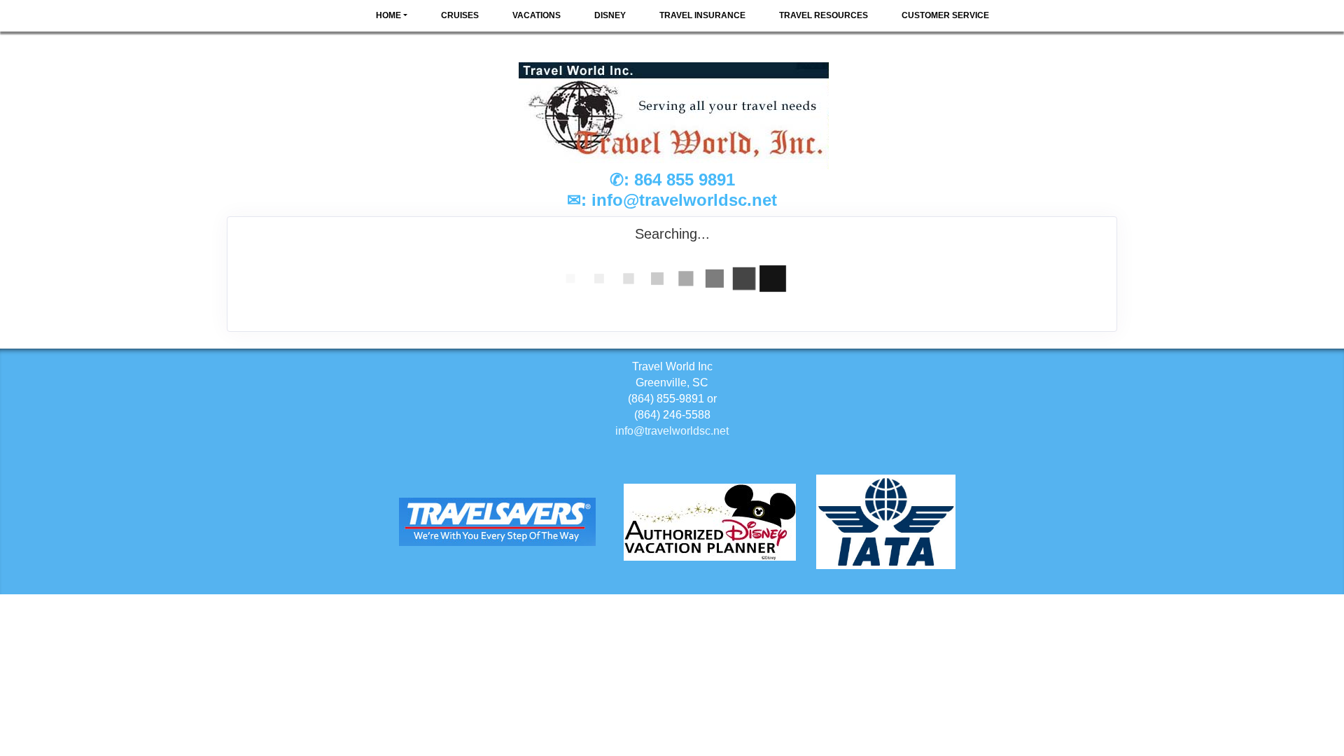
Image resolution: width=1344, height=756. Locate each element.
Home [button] (388, 15)
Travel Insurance (702, 15)
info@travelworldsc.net (684, 199)
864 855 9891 (684, 179)
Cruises (460, 15)
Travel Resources (823, 15)
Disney (610, 15)
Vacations (536, 15)
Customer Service (945, 15)
